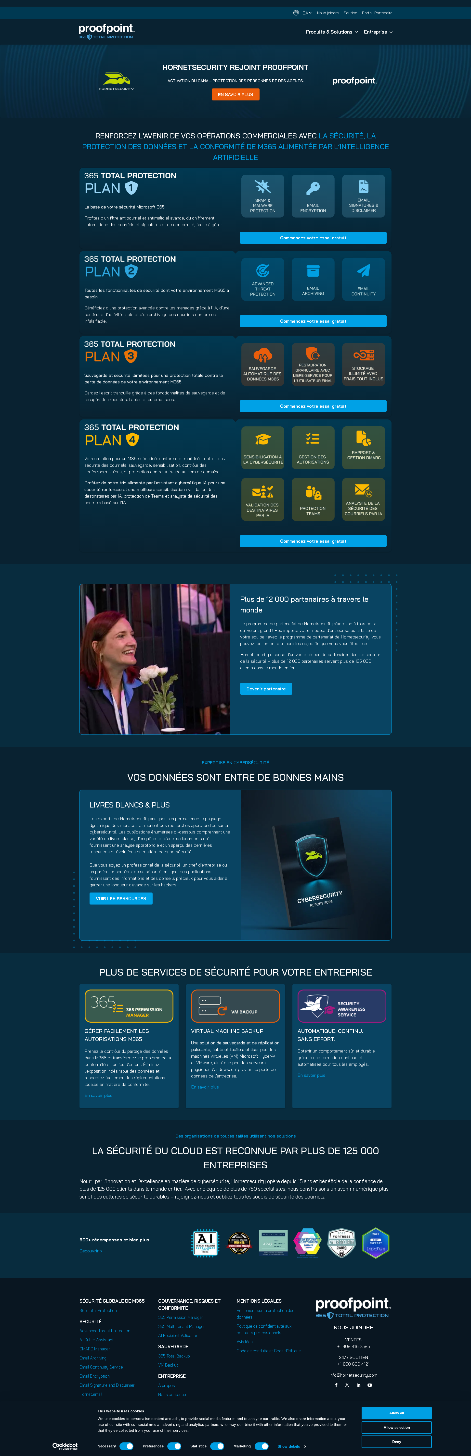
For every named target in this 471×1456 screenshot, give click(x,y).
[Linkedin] (359, 1386)
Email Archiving (92, 1357)
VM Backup (168, 1365)
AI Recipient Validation (178, 1335)
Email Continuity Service (101, 1367)
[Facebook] (337, 1386)
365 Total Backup (174, 1355)
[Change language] (302, 13)
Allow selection (397, 1427)
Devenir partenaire (266, 689)
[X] (348, 1386)
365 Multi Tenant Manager (181, 1326)
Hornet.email (90, 1394)
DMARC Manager (94, 1348)
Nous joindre (328, 12)
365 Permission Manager (180, 1317)
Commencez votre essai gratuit (313, 238)
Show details (289, 1446)
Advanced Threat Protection (104, 1330)
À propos (166, 1385)
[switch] (174, 1446)
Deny (396, 1442)
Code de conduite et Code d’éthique (269, 1350)
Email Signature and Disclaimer (107, 1385)
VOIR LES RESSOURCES (121, 898)
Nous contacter (172, 1394)
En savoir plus (98, 1095)
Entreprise (375, 32)
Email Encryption (94, 1376)
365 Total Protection (98, 1310)
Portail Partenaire (377, 12)
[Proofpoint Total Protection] (106, 32)
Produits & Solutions (329, 32)
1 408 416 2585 (355, 1346)
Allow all (396, 1413)
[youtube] (370, 1386)
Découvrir (89, 1251)
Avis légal (245, 1341)
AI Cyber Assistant (96, 1339)
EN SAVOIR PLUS (235, 94)
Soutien (350, 12)
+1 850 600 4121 (353, 1364)
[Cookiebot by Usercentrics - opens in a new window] (65, 1446)
